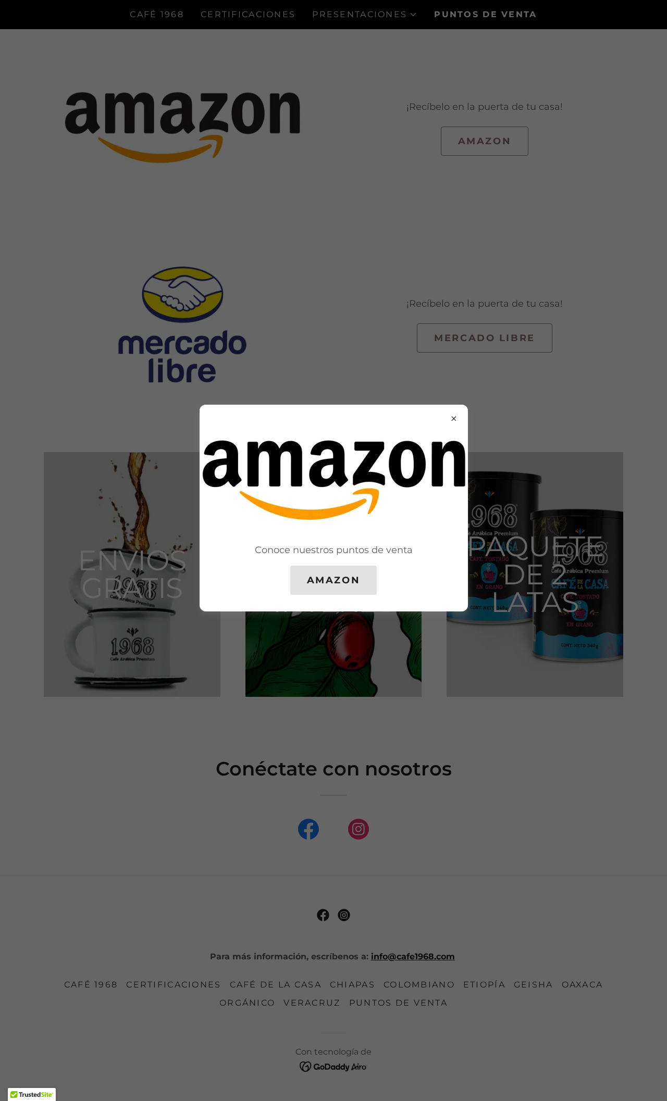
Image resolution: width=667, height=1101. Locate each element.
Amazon (333, 580)
